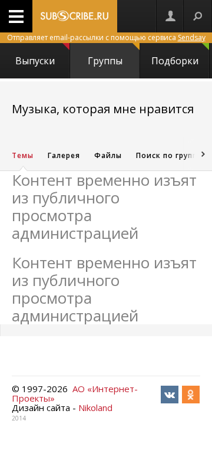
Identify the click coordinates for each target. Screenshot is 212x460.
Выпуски (35, 60)
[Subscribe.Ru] (74, 16)
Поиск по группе (169, 155)
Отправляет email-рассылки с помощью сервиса (106, 37)
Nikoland (95, 407)
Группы (105, 60)
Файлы (108, 155)
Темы (23, 155)
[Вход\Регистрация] (170, 16)
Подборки (174, 60)
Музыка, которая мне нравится (103, 109)
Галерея (64, 155)
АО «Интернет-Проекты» (75, 393)
